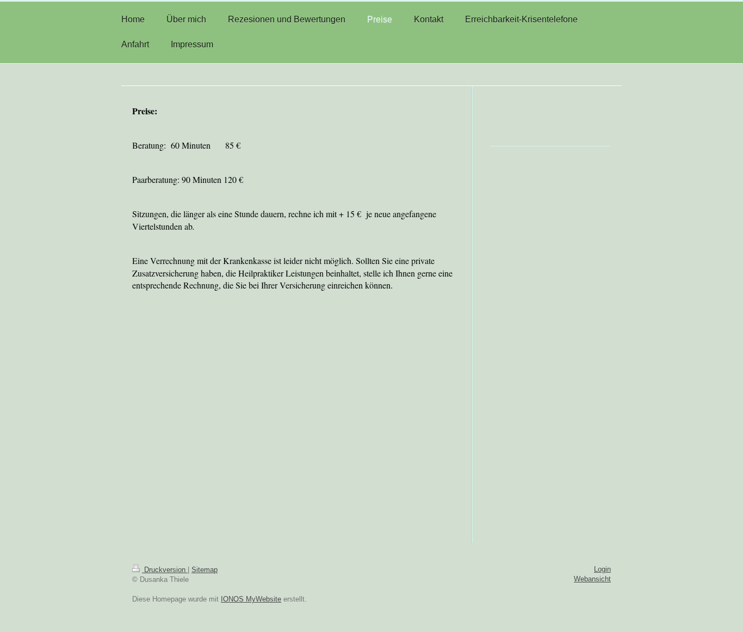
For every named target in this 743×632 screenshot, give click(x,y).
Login (602, 569)
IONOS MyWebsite (251, 599)
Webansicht (592, 579)
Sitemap (204, 570)
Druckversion (165, 570)
